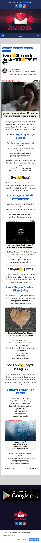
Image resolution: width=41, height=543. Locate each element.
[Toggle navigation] (20, 35)
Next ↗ (33, 469)
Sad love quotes (18, 48)
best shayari (15, 71)
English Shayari (7, 48)
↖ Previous (10, 469)
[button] (38, 35)
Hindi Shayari (16, 69)
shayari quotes (19, 74)
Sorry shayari (28, 48)
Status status (6, 51)
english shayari (24, 71)
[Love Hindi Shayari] (20, 495)
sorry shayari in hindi (30, 74)
